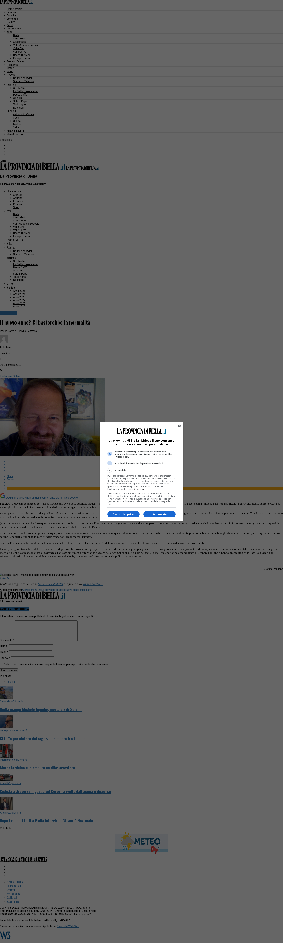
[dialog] (141, 471)
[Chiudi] (179, 426)
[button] (141, 470)
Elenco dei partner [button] (135, 489)
